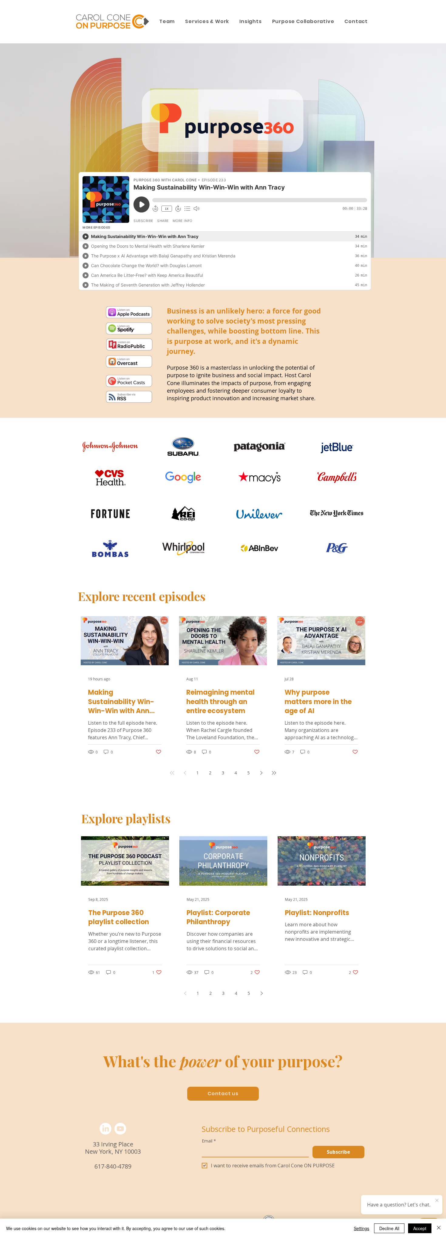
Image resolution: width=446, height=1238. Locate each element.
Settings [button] (361, 1228)
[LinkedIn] (105, 1129)
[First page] (172, 772)
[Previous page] (184, 772)
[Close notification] (436, 1200)
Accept (419, 1228)
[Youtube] (120, 1129)
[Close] (438, 1228)
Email (209, 1140)
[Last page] (274, 772)
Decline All (389, 1228)
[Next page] (261, 772)
